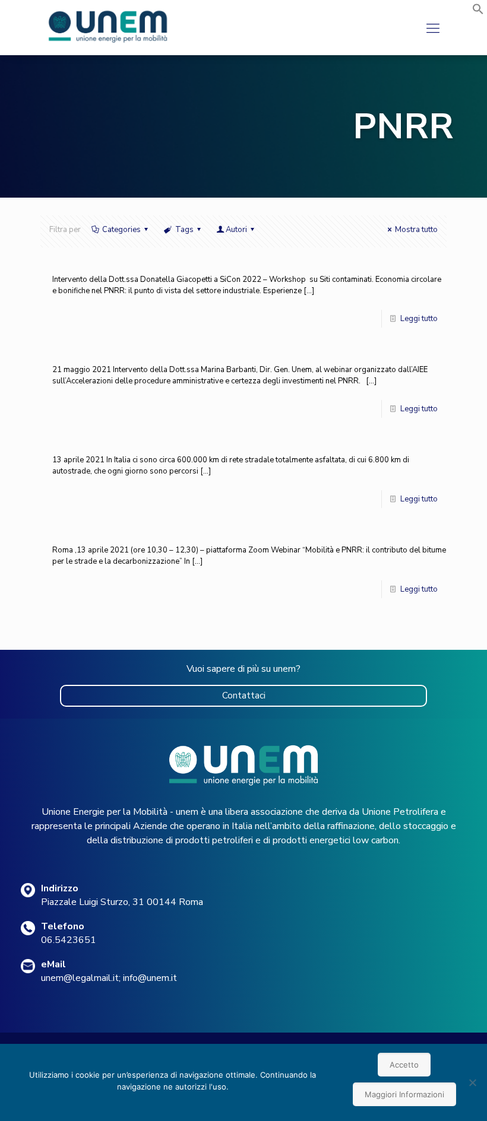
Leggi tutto (419, 318)
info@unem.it (150, 978)
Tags (184, 229)
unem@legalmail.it (80, 978)
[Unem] (108, 42)
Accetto (404, 1064)
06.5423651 (68, 940)
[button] (478, 12)
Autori (236, 229)
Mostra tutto (416, 229)
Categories (121, 229)
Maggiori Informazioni (404, 1094)
